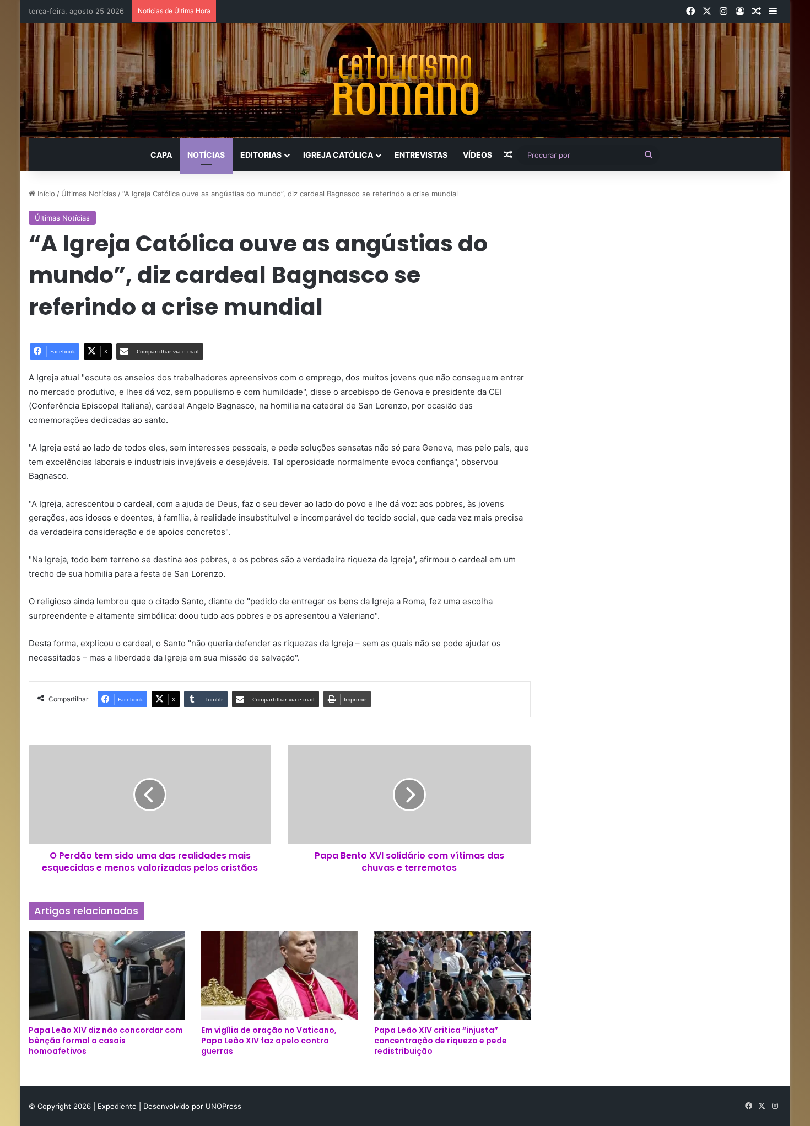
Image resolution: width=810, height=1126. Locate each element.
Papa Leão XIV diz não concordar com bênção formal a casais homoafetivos (106, 1041)
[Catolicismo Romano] (405, 80)
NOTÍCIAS (206, 154)
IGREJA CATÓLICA (338, 154)
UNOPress (223, 1106)
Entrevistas (421, 154)
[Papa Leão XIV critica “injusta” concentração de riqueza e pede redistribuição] (452, 975)
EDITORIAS (261, 154)
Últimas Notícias (88, 193)
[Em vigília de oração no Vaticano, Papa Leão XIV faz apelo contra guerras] (279, 975)
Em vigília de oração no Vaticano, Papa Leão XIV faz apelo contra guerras (269, 1041)
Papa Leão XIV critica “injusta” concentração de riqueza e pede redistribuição (440, 1041)
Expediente (118, 1106)
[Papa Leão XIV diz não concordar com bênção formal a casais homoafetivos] (107, 975)
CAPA (161, 154)
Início (45, 193)
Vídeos (477, 154)
